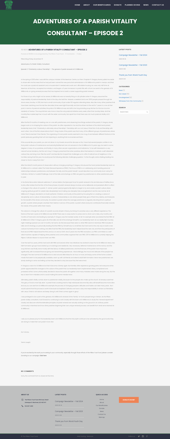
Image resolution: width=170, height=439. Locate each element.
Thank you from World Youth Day (133, 75)
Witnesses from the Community (130, 101)
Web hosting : (81, 436)
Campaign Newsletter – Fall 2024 (133, 55)
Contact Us (102, 414)
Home (102, 399)
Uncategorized (40, 54)
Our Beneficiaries (102, 405)
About (102, 402)
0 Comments (70, 54)
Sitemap (102, 417)
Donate (101, 408)
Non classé (122, 94)
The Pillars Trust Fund (56, 54)
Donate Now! (129, 400)
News (120, 90)
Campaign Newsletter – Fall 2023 (133, 65)
